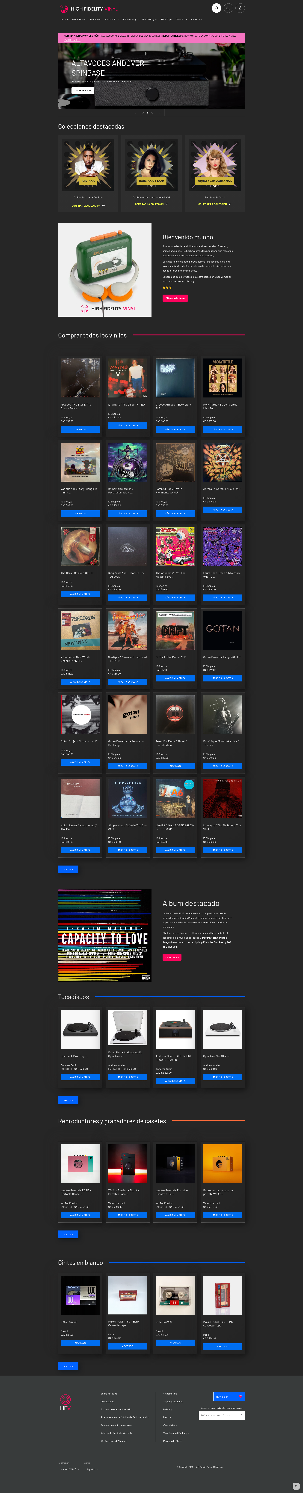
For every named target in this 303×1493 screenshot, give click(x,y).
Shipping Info (170, 1394)
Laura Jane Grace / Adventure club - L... (222, 574)
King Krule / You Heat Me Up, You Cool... (126, 574)
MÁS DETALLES (72, 40)
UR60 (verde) (164, 1321)
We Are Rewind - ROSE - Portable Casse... (76, 1192)
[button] (216, 8)
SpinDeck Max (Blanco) (217, 1056)
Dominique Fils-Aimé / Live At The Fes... (222, 742)
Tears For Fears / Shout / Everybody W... (171, 742)
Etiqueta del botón (175, 298)
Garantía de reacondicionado (116, 1409)
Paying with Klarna (172, 1441)
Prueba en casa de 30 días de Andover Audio (125, 1417)
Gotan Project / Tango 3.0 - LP (222, 657)
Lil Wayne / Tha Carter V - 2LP (126, 404)
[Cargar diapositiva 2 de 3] (147, 112)
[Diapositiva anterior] (135, 112)
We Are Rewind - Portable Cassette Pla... (172, 1192)
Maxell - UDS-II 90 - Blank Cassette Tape (218, 1323)
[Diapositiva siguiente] (160, 112)
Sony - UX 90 (69, 1321)
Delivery (167, 1409)
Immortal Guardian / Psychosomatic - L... (121, 490)
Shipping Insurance (173, 1401)
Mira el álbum (172, 957)
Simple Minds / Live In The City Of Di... (127, 827)
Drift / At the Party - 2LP (171, 657)
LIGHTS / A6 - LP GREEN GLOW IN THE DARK (175, 827)
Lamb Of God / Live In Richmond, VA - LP (169, 490)
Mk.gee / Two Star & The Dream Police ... (76, 406)
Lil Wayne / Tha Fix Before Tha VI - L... (222, 827)
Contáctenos (107, 1401)
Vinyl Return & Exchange (176, 1433)
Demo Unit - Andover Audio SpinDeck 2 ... (125, 1054)
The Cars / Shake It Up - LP (77, 573)
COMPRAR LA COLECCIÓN (86, 205)
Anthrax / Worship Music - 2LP (222, 488)
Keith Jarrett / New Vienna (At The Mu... (80, 827)
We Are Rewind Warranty (114, 1441)
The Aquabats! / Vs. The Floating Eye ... (171, 574)
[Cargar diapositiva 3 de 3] (152, 112)
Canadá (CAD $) (68, 1469)
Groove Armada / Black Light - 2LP (174, 406)
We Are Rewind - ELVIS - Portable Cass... (123, 1192)
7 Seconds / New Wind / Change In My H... (75, 658)
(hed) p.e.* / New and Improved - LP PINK (127, 658)
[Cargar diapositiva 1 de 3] (142, 112)
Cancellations (170, 1425)
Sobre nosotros (109, 1394)
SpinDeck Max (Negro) (74, 1056)
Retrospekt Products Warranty (116, 1433)
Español (91, 1469)
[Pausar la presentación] (167, 112)
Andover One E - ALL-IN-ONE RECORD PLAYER (174, 1057)
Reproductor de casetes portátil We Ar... (218, 1192)
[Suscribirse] (241, 1415)
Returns (167, 1417)
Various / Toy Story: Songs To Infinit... (79, 490)
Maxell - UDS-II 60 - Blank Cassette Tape (123, 1323)
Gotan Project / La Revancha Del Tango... (126, 742)
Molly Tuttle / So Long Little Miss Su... (220, 406)
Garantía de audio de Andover (116, 1425)
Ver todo (68, 869)
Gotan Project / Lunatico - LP (79, 741)
